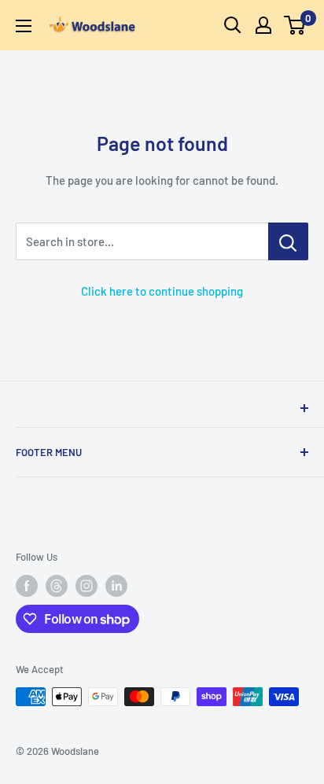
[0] (295, 25)
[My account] (263, 25)
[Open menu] (23, 26)
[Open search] (232, 25)
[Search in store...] (288, 241)
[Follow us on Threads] (57, 586)
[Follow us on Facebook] (27, 586)
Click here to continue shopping (162, 291)
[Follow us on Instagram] (86, 586)
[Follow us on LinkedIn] (116, 586)
